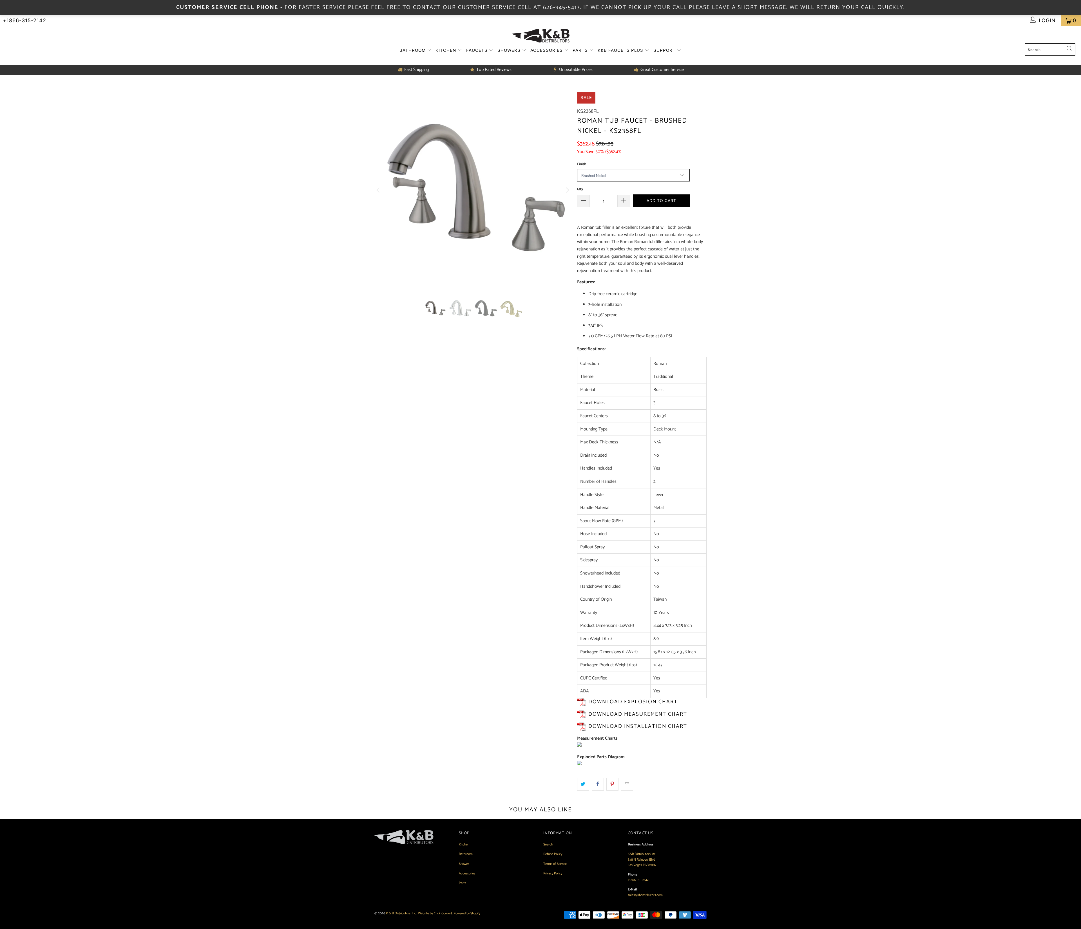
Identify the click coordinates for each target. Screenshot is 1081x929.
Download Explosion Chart (633, 701)
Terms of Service (555, 864)
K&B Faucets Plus (621, 50)
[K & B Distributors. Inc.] (540, 36)
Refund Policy (552, 854)
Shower (464, 864)
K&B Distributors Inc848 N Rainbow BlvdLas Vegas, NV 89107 (642, 859)
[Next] (567, 190)
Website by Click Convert (435, 913)
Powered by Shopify (467, 913)
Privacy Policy (552, 873)
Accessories (547, 50)
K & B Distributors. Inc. (401, 913)
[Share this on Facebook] (598, 784)
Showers (509, 50)
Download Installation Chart (637, 726)
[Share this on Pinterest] (612, 784)
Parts (581, 50)
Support (665, 50)
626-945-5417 (561, 7)
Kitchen (446, 50)
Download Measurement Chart (637, 714)
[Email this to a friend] (627, 784)
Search (548, 844)
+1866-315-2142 (24, 20)
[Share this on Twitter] (583, 784)
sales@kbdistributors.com (645, 895)
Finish (581, 164)
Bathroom (413, 50)
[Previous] (378, 190)
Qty (580, 189)
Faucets (477, 50)
